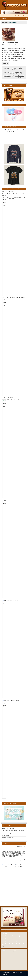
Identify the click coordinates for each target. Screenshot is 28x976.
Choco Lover (5, 44)
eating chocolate (18, 73)
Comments (14, 188)
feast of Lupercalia (5, 854)
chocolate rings (6, 72)
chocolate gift (19, 68)
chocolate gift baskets (7, 69)
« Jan (3, 946)
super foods (21, 860)
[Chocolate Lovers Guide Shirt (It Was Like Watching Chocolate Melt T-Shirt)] (14, 175)
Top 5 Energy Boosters (7, 397)
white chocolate (18, 77)
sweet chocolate (20, 76)
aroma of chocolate (16, 67)
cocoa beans (4, 853)
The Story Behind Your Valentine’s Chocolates (13, 830)
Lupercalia (21, 855)
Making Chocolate (8, 857)
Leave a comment (7, 67)
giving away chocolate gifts (19, 75)
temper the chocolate (6, 861)
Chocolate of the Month (12, 600)
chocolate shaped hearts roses (15, 72)
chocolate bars (6, 68)
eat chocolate (12, 73)
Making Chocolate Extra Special (14, 399)
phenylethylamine (5, 859)
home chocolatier (9, 855)
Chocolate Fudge (6, 835)
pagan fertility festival (15, 858)
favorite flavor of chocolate (8, 75)
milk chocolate (5, 858)
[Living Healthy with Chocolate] (7, 883)
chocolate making (6, 851)
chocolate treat (12, 852)
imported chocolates (7, 76)
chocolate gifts (15, 69)
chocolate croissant (15, 849)
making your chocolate (20, 856)
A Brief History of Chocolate (8, 828)
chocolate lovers (15, 850)
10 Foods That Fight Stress (8, 191)
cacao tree (15, 846)
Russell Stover (11, 860)
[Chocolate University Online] (21, 883)
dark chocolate (17, 853)
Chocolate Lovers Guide (9, 972)
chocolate (23, 67)
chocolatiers (22, 852)
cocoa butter (10, 853)
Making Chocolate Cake (8, 837)
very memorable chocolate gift (9, 77)
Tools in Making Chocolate (13, 700)
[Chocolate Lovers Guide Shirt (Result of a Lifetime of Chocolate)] (14, 136)
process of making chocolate (15, 859)
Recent (4, 188)
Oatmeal (10, 858)
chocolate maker (22, 850)
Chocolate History (14, 44)
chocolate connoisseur (6, 849)
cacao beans (10, 846)
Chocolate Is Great (10, 43)
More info (5, 63)
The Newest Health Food (12, 500)
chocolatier (17, 852)
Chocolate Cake (12, 68)
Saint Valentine (17, 860)
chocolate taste (6, 73)
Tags (19, 188)
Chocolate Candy (19, 848)
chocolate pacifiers (18, 71)
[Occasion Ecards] (14, 114)
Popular (8, 188)
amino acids (4, 846)
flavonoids (10, 854)
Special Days (14, 76)
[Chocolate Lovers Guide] (14, 0)
